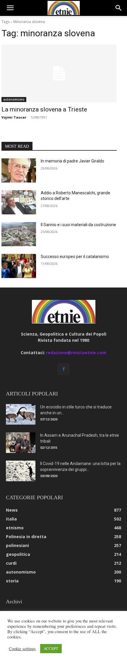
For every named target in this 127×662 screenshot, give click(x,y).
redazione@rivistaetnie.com (76, 352)
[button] (10, 8)
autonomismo (14, 99)
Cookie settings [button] (22, 648)
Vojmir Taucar (13, 117)
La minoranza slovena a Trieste (44, 109)
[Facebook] (63, 369)
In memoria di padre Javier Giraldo (72, 161)
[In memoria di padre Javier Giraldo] (18, 170)
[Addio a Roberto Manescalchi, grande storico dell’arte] (18, 202)
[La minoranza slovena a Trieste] (59, 73)
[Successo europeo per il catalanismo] (18, 266)
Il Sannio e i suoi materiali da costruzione (78, 224)
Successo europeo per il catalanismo (75, 256)
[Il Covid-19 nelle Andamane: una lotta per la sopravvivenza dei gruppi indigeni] (20, 471)
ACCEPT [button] (51, 648)
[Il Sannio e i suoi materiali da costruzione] (18, 234)
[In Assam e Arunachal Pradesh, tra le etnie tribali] (20, 442)
